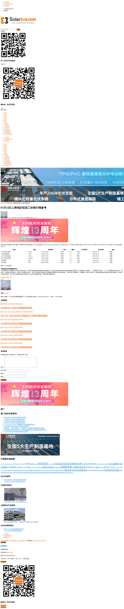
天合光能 (33, 467)
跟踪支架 (43, 470)
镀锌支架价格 (70, 472)
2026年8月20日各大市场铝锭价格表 (16, 323)
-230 (70, 260)
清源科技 (10, 470)
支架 (97, 467)
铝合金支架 (8, 472)
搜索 (18, 29)
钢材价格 (67, 470)
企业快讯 (6, 125)
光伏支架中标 (51, 464)
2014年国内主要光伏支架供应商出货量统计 (17, 426)
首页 (5, 113)
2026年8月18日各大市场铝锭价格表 (16, 339)
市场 (5, 120)
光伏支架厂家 (8, 134)
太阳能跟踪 (7, 130)
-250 (70, 258)
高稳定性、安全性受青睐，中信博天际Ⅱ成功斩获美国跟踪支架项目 (24, 428)
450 (70, 256)
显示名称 (4, 370)
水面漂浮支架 (5, 470)
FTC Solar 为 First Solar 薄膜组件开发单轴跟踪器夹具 (19, 424)
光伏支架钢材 (113, 464)
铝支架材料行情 (55, 472)
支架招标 (101, 467)
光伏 (31, 464)
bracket (9, 217)
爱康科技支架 (37, 470)
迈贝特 (51, 470)
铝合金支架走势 (38, 472)
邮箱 (2, 373)
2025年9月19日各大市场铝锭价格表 (14, 421)
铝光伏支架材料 (92, 470)
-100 (70, 254)
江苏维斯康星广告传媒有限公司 (17, 540)
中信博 (27, 464)
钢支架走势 (61, 470)
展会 (5, 122)
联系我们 (6, 5)
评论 (2, 367)
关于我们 (6, 2)
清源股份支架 (21, 470)
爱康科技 (31, 470)
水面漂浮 (6, 127)
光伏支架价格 (59, 464)
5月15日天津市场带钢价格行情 (13, 531)
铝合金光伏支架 (112, 470)
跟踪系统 (47, 470)
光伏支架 (43, 463)
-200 (70, 251)
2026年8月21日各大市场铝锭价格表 (16, 308)
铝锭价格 (63, 472)
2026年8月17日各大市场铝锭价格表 (16, 347)
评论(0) (35, 217)
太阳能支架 (66, 467)
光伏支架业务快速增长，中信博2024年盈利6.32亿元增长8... (21, 522)
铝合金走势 (46, 472)
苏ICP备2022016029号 (40, 540)
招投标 (6, 123)
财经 (5, 118)
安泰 (94, 467)
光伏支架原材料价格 (89, 464)
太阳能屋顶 (7, 132)
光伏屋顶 (36, 464)
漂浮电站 (26, 470)
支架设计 (107, 467)
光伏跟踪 (19, 467)
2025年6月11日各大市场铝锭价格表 (14, 419)
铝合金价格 (100, 470)
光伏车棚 (24, 467)
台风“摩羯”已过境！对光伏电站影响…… (16, 501)
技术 (5, 116)
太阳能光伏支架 (47, 467)
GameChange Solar (7, 464)
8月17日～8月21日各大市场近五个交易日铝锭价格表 (24, 316)
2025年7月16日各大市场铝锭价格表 (14, 422)
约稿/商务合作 (8, 4)
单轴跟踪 (28, 467)
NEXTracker (16, 464)
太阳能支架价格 (78, 467)
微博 (2, 108)
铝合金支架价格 (17, 472)
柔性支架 (6, 129)
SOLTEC (22, 464)
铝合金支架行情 (27, 472)
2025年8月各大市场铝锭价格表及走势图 (16, 431)
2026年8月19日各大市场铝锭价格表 (16, 331)
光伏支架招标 (99, 464)
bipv (2, 464)
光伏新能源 (12, 467)
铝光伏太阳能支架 (6, 277)
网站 (2, 376)
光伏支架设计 (105, 464)
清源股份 (15, 470)
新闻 (5, 114)
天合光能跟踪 (38, 467)
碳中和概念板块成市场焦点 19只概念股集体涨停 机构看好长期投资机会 (25, 430)
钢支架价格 (56, 470)
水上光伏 (117, 467)
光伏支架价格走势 (73, 464)
